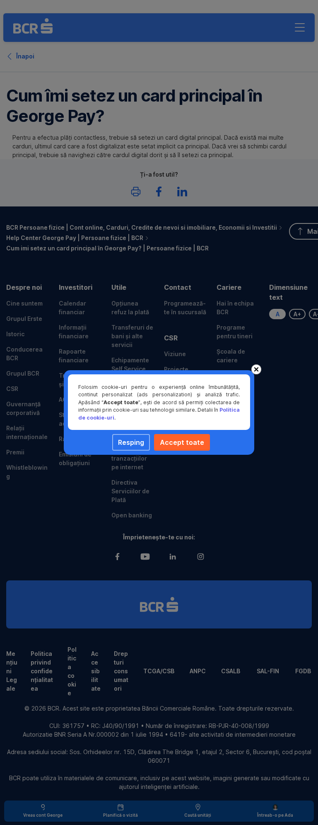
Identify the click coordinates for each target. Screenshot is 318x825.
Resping (131, 442)
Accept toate (182, 442)
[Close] (256, 369)
